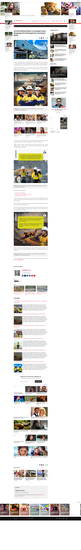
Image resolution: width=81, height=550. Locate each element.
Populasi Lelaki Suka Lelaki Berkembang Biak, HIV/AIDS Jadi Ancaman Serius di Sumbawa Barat (61, 79)
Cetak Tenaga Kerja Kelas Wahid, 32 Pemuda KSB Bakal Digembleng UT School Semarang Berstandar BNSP (30, 479)
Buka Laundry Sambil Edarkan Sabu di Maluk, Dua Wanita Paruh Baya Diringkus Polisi (61, 88)
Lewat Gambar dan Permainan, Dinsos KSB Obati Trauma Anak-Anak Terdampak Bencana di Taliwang (19, 479)
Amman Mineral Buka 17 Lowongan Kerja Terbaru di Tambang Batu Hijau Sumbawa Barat (29, 313)
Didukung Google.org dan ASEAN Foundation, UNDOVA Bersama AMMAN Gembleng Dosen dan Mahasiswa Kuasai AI (42, 479)
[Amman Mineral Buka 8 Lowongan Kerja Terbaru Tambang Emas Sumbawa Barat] (52, 94)
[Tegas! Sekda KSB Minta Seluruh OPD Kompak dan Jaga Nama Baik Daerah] (52, 52)
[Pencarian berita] (48, 21)
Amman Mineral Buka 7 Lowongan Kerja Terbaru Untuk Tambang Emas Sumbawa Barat (19, 293)
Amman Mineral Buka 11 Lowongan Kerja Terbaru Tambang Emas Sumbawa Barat (60, 84)
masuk (20, 492)
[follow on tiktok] (62, 21)
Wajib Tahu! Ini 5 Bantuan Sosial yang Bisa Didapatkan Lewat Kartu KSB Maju (58, 42)
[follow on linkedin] (64, 21)
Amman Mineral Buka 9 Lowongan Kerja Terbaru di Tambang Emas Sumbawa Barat (42, 293)
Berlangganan (38, 381)
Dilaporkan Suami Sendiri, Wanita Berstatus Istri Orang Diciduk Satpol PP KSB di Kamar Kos (58, 75)
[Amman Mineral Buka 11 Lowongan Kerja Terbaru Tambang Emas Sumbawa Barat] (52, 85)
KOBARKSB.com (26, 270)
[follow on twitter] (58, 21)
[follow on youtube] (56, 21)
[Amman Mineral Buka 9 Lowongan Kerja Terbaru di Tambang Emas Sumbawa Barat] (42, 289)
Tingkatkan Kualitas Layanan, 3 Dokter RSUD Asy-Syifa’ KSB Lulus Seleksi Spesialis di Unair (60, 55)
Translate (58, 132)
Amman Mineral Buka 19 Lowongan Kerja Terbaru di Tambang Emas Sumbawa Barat (29, 338)
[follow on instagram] (55, 21)
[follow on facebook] (53, 21)
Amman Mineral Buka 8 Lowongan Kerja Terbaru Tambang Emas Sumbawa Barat (60, 93)
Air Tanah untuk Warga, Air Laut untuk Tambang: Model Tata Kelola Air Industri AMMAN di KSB (61, 59)
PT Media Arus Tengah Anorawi (23, 518)
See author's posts (26, 272)
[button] (66, 21)
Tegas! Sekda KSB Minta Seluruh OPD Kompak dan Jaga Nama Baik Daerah (60, 50)
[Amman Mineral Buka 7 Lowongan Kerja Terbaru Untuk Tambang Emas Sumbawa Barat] (19, 289)
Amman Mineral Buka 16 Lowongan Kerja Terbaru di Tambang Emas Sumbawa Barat (29, 361)
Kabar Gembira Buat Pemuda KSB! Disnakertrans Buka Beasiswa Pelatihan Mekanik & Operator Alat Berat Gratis (61, 46)
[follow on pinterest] (60, 21)
